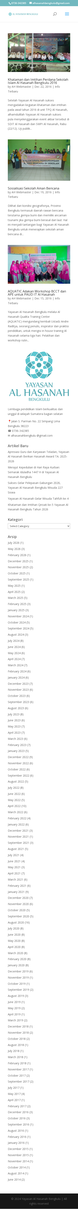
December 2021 (18, 830)
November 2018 (18, 1032)
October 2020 (17, 910)
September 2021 (18, 843)
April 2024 (14, 659)
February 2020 (17, 959)
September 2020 (18, 916)
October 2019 (17, 984)
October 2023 (17, 696)
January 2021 (16, 892)
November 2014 (18, 1161)
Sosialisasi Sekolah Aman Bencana (33, 188)
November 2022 (18, 763)
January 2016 (16, 1143)
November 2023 (18, 689)
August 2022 (16, 781)
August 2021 (16, 849)
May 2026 (14, 549)
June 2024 (14, 647)
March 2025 (15, 598)
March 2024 (15, 665)
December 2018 (18, 1026)
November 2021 (18, 836)
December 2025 (18, 561)
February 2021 (17, 886)
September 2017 (18, 1081)
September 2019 (18, 989)
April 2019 (14, 1014)
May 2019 (14, 1008)
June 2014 (14, 1179)
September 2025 (18, 579)
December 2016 (18, 1112)
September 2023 (18, 702)
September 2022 (18, 775)
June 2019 (14, 1002)
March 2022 (15, 812)
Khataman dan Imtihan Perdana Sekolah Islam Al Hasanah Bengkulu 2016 (38, 81)
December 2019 (18, 971)
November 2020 (18, 904)
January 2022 (16, 824)
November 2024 (18, 616)
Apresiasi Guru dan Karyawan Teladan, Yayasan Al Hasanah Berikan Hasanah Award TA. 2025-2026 (38, 456)
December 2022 (18, 757)
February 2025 (17, 604)
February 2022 (17, 818)
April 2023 (14, 732)
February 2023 (17, 745)
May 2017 (14, 1094)
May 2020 (14, 941)
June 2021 (14, 861)
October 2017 (17, 1075)
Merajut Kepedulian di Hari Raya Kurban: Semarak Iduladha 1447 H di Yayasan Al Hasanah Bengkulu (34, 472)
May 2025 (14, 586)
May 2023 (14, 726)
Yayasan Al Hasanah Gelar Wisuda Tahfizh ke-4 (38, 498)
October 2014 (17, 1167)
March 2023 (15, 739)
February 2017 (17, 1106)
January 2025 (16, 610)
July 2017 (13, 1088)
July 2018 (13, 1051)
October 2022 (17, 769)
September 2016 (18, 1124)
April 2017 (14, 1100)
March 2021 (15, 879)
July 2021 (13, 855)
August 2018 (16, 1045)
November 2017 (18, 1069)
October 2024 (17, 622)
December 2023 (18, 684)
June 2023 (14, 720)
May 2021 (14, 867)
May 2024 (14, 653)
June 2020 (14, 934)
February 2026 (17, 555)
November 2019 (18, 977)
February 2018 (17, 1063)
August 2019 (16, 996)
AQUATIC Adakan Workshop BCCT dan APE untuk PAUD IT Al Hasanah (37, 293)
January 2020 (16, 965)
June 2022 (14, 794)
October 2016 (17, 1118)
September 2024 (18, 628)
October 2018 (17, 1039)
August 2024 (16, 634)
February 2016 (17, 1137)
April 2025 (14, 592)
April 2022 (14, 806)
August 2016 (16, 1130)
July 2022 (13, 787)
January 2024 (16, 677)
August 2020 (16, 922)
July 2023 (13, 714)
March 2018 (15, 1057)
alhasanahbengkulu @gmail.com (32, 435)
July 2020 (13, 928)
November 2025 (18, 567)
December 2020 (18, 898)
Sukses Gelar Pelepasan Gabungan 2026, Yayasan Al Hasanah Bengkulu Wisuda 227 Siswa (35, 487)
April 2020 (14, 947)
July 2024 (13, 641)
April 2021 (14, 873)
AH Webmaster (21, 86)
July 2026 (13, 543)
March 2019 (15, 1020)
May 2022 (14, 800)
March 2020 (15, 953)
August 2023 (16, 708)
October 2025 (17, 573)
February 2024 (17, 671)
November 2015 (18, 1155)
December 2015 (18, 1149)
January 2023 (16, 751)
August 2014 (16, 1173)
